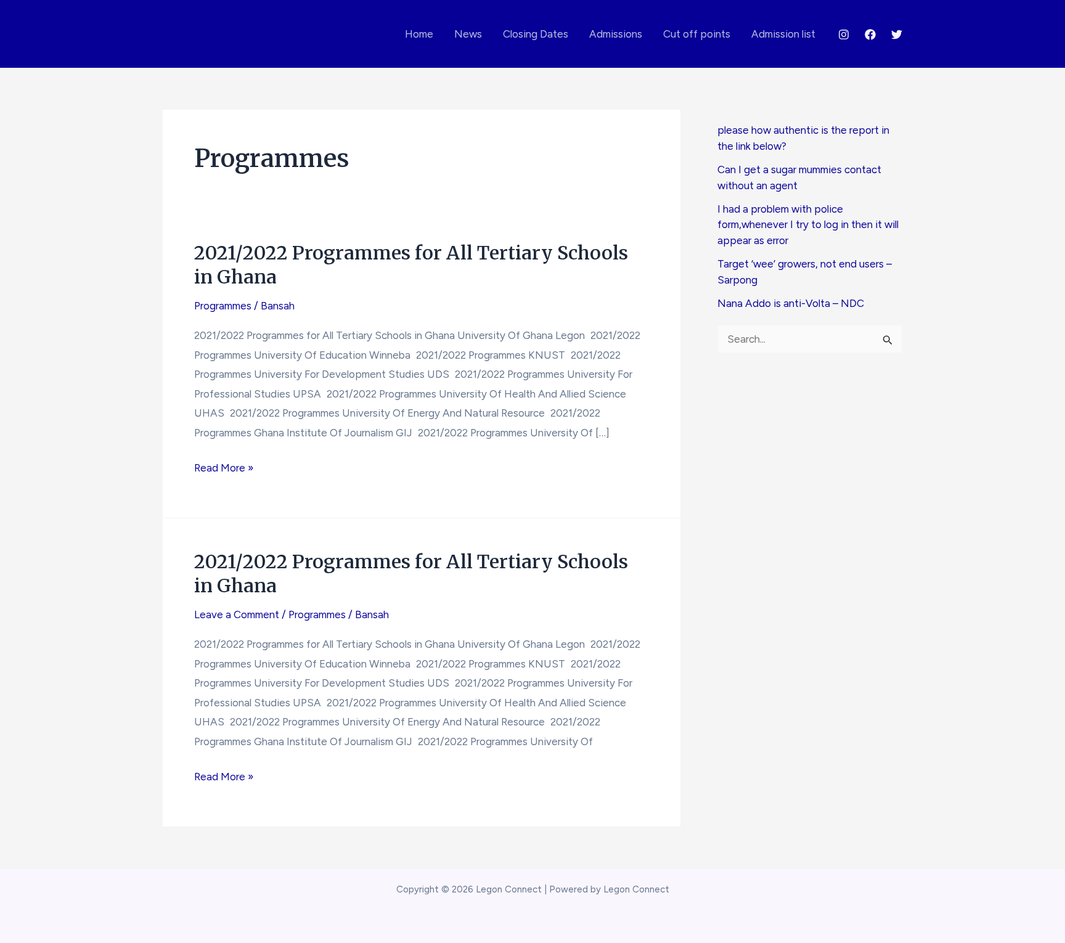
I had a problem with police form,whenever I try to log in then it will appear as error (808, 225)
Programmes (222, 306)
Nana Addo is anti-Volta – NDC (790, 303)
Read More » (223, 469)
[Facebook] (870, 34)
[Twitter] (896, 34)
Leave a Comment (236, 614)
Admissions (615, 34)
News (468, 34)
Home (419, 34)
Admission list (783, 34)
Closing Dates (535, 34)
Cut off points (696, 34)
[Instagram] (843, 34)
